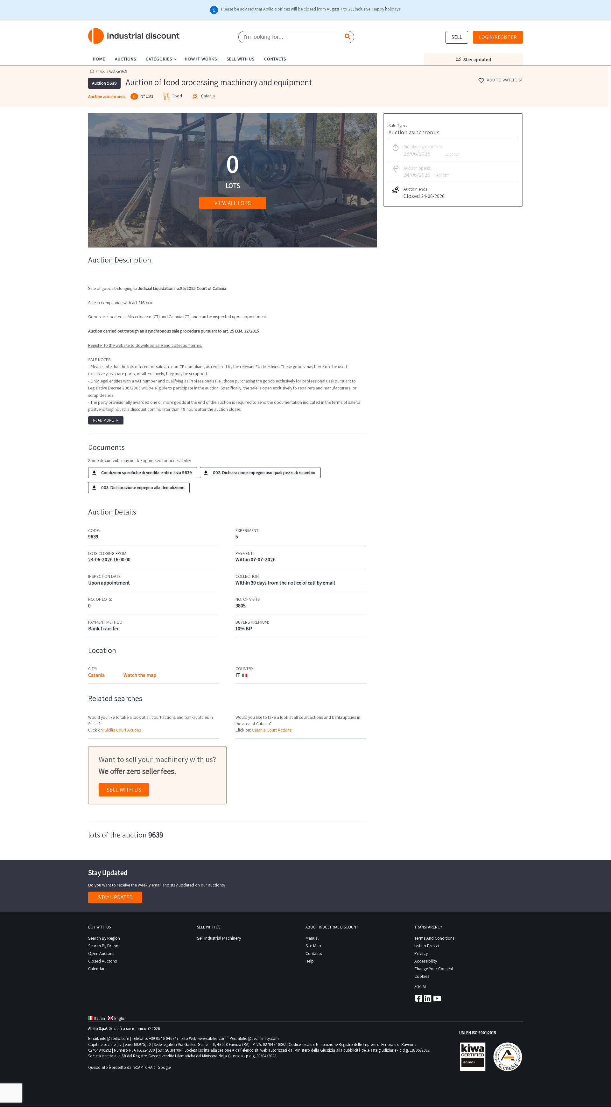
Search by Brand (103, 946)
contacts (275, 59)
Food (102, 71)
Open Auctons (101, 953)
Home (92, 71)
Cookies (421, 976)
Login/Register (498, 37)
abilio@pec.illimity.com (258, 1038)
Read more (106, 420)
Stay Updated (115, 897)
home (99, 59)
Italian (99, 1018)
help (310, 961)
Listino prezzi (426, 946)
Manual (312, 938)
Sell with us (123, 789)
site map (313, 946)
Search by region (104, 938)
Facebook (418, 998)
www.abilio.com (212, 1038)
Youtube (437, 998)
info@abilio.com (114, 1038)
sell (457, 37)
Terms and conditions (434, 938)
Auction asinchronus (106, 96)
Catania (96, 675)
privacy (421, 953)
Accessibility (425, 961)
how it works (201, 59)
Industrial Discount (134, 36)
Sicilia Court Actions (123, 730)
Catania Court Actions (271, 730)
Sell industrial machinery (219, 938)
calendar (96, 968)
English (120, 1018)
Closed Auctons (102, 961)
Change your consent (433, 968)
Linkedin (428, 998)
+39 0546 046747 (164, 1038)
